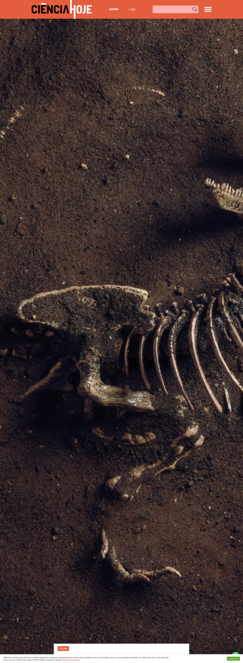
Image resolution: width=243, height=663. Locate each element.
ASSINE (113, 9)
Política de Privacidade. (70, 660)
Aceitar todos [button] (233, 659)
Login (132, 9)
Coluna (63, 648)
